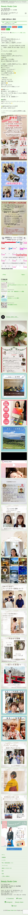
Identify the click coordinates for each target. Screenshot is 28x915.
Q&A (3, 873)
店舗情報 (4, 857)
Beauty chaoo (19, 902)
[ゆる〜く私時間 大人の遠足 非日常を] (14, 570)
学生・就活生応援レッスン (7, 862)
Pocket (3, 29)
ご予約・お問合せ (5, 876)
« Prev (4, 274)
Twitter (20, 898)
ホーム (3, 854)
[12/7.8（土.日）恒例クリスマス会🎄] (14, 360)
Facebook (10, 898)
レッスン (4, 860)
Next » (23, 274)
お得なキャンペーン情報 (17, 32)
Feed (14, 906)
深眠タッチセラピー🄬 (6, 868)
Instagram (9, 902)
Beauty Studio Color (9, 6)
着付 (3, 870)
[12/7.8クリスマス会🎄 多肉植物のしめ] (14, 333)
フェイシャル (5, 865)
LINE (8, 29)
